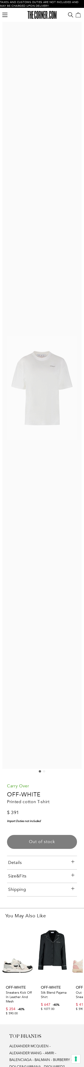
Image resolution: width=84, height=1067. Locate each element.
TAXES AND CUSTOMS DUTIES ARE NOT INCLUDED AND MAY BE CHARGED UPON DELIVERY (39, 4)
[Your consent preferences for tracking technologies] (75, 1058)
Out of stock (42, 842)
